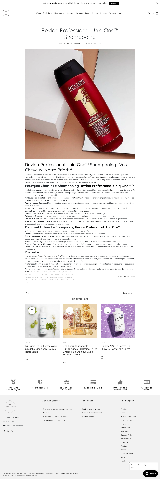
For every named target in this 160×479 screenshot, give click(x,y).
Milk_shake (125, 424)
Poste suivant (128, 293)
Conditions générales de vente (93, 409)
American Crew (126, 439)
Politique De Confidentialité (92, 413)
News (132, 277)
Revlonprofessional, (51, 277)
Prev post (30, 293)
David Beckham (127, 453)
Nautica (123, 461)
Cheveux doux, (56, 272)
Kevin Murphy (126, 431)
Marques (79, 13)
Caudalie (124, 446)
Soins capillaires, (63, 280)
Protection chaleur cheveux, (48, 274)
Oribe (123, 413)
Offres (38, 13)
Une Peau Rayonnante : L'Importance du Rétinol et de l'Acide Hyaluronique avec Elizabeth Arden (80, 350)
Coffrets (70, 13)
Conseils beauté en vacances (53, 420)
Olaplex (123, 409)
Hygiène (121, 13)
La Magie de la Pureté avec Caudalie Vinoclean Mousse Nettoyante (41, 349)
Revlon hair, (68, 274)
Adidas (123, 450)
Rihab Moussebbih (72, 44)
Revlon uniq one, (33, 277)
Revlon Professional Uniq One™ (57, 164)
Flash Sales (47, 13)
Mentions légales (88, 416)
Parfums (112, 13)
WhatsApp (114, 3)
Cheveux (94, 13)
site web (118, 269)
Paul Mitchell (125, 428)
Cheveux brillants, (40, 272)
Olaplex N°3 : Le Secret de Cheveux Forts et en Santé (115, 347)
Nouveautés (59, 13)
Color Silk (124, 442)
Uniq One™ (79, 193)
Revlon (110, 190)
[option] (42, 330)
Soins (87, 13)
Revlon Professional (128, 416)
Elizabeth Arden (126, 435)
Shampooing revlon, (44, 280)
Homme (103, 13)
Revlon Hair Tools (127, 420)
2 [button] (82, 366)
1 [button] (78, 366)
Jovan (123, 457)
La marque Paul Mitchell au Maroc (55, 416)
